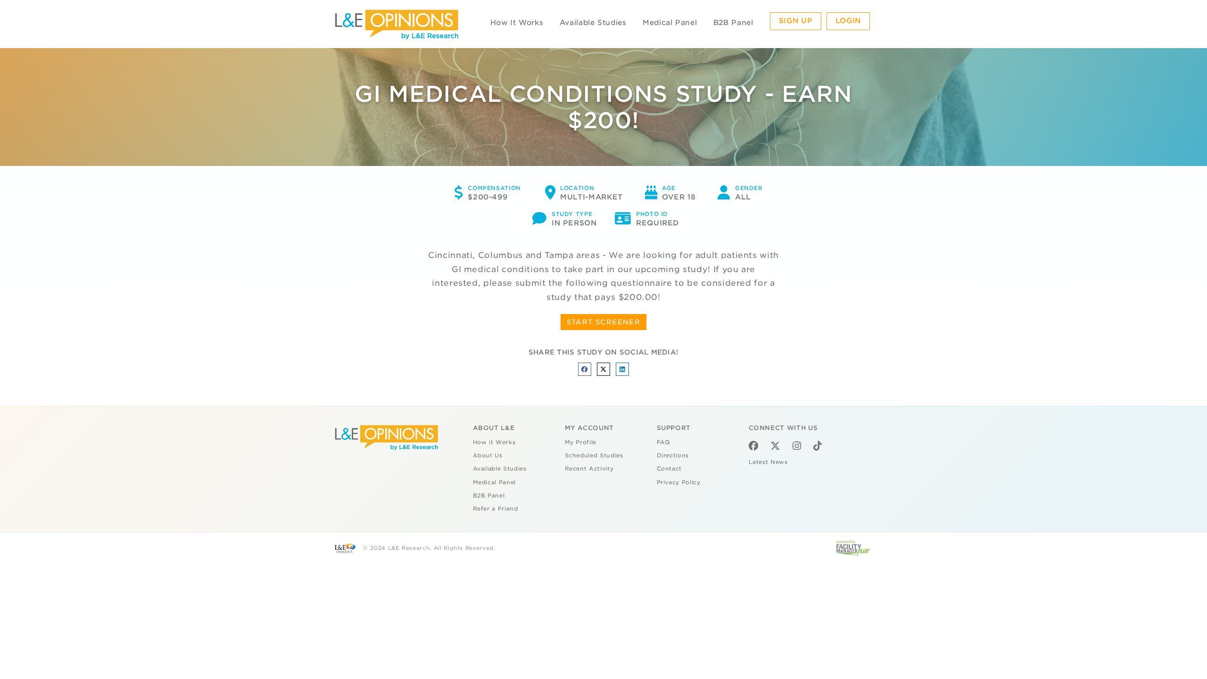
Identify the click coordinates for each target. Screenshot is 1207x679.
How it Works (494, 442)
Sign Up (796, 21)
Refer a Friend (495, 508)
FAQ (663, 442)
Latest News (768, 462)
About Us (488, 455)
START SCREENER (604, 322)
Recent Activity (589, 468)
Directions (673, 455)
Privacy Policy (679, 482)
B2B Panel (733, 22)
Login (848, 21)
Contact (669, 468)
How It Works (517, 22)
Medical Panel (670, 22)
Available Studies (593, 22)
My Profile (581, 442)
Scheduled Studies (594, 455)
